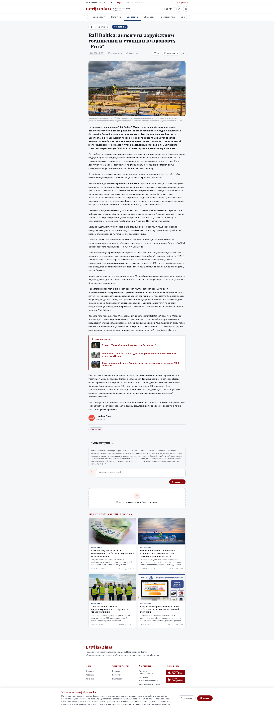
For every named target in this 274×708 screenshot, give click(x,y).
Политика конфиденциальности (149, 679)
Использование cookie (149, 684)
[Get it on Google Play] (175, 679)
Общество (149, 17)
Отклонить (186, 698)
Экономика (132, 17)
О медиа (90, 671)
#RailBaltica (95, 429)
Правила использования (146, 672)
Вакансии (90, 679)
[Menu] (185, 9)
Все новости (99, 17)
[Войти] (179, 9)
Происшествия (168, 17)
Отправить (177, 482)
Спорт (184, 17)
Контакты (116, 675)
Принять (204, 698)
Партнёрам (117, 679)
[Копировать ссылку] (183, 53)
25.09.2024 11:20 (95, 53)
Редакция (90, 675)
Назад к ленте (101, 27)
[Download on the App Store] (175, 672)
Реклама (116, 671)
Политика (116, 17)
